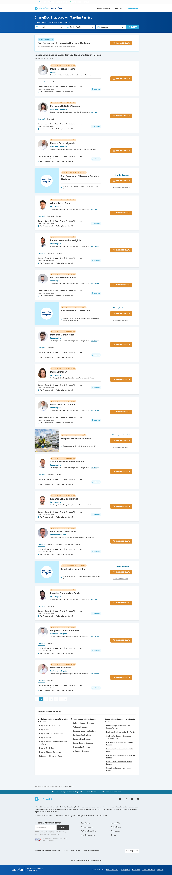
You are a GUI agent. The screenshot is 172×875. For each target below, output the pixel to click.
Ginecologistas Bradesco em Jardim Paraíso (119, 750)
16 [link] (61, 699)
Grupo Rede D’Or (97, 860)
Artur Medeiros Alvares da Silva (67, 461)
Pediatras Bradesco (80, 727)
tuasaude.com (133, 8)
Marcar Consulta (49, 786)
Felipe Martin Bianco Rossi (64, 630)
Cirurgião (59, 786)
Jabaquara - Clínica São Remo (50, 756)
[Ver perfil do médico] (43, 70)
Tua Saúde (38, 2)
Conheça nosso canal (120, 799)
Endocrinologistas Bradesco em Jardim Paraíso (118, 727)
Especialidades (103, 8)
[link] (65, 699)
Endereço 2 (50, 82)
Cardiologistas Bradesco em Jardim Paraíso (119, 744)
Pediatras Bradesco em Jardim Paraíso (120, 732)
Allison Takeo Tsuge (60, 203)
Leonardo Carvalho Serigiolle (66, 240)
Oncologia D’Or (125, 870)
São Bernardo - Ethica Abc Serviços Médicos (64, 43)
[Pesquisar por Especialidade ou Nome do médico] (62, 27)
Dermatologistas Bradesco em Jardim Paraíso (120, 756)
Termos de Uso (115, 831)
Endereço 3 (59, 216)
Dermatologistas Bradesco (83, 743)
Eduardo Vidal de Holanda (64, 499)
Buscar (134, 27)
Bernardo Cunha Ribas (62, 334)
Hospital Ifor (44, 730)
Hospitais (118, 8)
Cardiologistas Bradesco (82, 735)
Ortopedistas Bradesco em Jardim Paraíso (119, 763)
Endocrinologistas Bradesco (83, 723)
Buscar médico (49, 2)
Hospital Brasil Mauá (47, 748)
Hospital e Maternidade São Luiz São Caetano (53, 743)
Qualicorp (160, 870)
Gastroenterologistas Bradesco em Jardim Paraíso (119, 737)
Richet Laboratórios (148, 870)
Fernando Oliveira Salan (63, 277)
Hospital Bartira (45, 738)
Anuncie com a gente (88, 835)
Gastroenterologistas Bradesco (84, 731)
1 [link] (41, 699)
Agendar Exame (61, 2)
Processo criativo (87, 827)
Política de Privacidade (88, 831)
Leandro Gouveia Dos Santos (66, 593)
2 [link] (46, 699)
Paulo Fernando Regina (62, 69)
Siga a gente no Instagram (126, 799)
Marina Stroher (58, 372)
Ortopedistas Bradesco (81, 747)
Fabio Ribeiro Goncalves (63, 531)
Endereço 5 (78, 544)
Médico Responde (75, 2)
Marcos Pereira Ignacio (62, 143)
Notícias (86, 2)
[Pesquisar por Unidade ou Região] (92, 27)
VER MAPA (97, 89)
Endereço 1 (41, 82)
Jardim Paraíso (69, 786)
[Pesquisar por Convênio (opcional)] (123, 27)
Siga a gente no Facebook (132, 799)
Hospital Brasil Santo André (46, 89)
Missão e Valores (116, 823)
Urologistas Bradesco (81, 751)
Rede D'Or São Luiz (112, 870)
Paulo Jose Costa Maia (62, 404)
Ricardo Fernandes (60, 667)
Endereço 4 (69, 544)
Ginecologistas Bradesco (82, 739)
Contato (113, 835)
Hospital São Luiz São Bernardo (51, 734)
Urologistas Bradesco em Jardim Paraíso (118, 769)
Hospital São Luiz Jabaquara (50, 752)
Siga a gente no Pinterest (138, 799)
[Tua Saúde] (44, 799)
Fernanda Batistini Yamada (65, 106)
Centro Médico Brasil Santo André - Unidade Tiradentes (60, 87)
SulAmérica (136, 870)
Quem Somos (85, 823)
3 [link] (51, 699)
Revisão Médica (116, 827)
